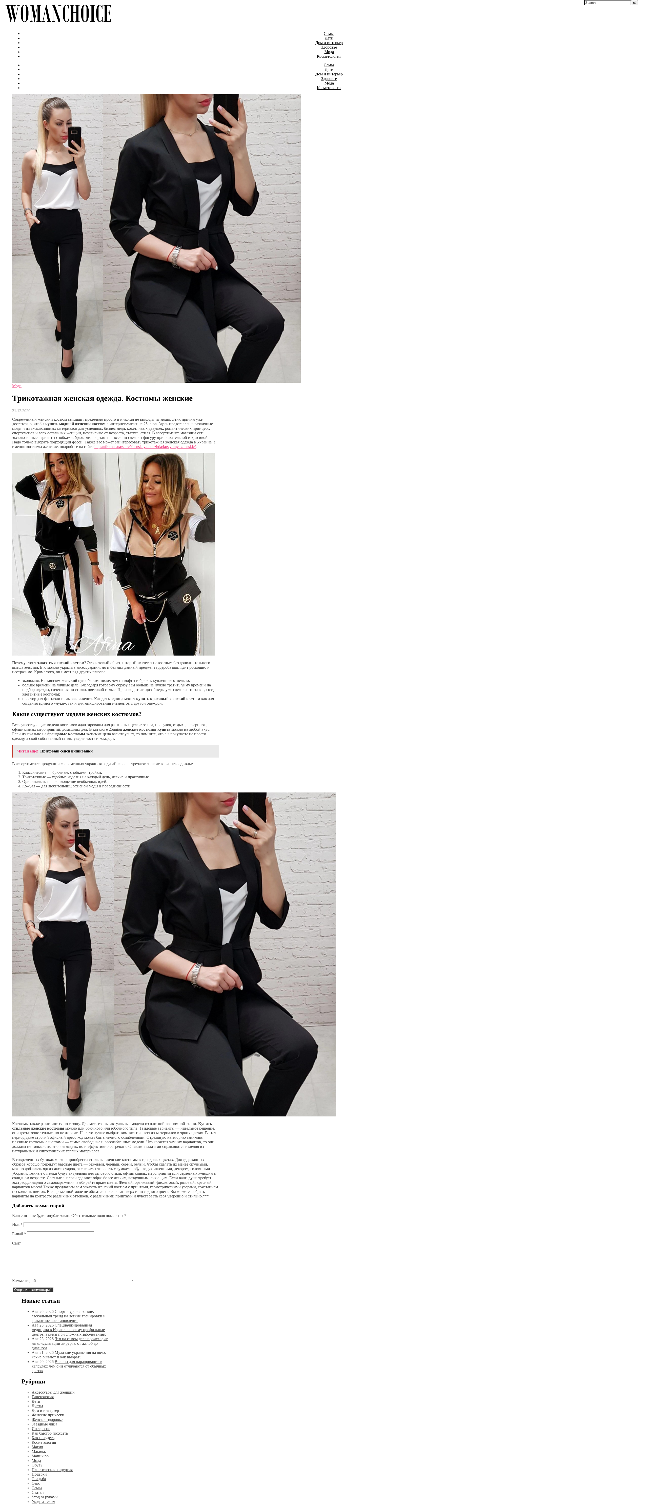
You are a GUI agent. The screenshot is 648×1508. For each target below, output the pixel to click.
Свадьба (39, 1479)
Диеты (37, 1406)
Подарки (39, 1474)
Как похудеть (43, 1438)
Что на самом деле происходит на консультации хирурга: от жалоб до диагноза (70, 1343)
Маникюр (40, 1456)
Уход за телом (43, 1501)
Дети (329, 38)
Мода (329, 52)
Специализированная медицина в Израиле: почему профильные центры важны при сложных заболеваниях (69, 1329)
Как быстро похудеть (50, 1433)
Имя (17, 1224)
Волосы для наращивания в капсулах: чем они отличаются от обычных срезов (69, 1366)
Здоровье (329, 47)
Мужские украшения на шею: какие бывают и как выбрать (69, 1354)
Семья (329, 33)
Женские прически (48, 1415)
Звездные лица (44, 1424)
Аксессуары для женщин (53, 1392)
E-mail (19, 1234)
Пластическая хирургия (52, 1470)
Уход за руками (45, 1497)
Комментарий (24, 1280)
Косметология (329, 56)
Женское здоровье (47, 1419)
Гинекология (43, 1397)
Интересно (41, 1429)
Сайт (16, 1243)
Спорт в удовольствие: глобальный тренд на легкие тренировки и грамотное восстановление (69, 1316)
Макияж (39, 1451)
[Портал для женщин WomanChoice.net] (58, 25)
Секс (36, 1483)
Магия (37, 1447)
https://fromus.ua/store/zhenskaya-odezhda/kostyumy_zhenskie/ (145, 446)
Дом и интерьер (329, 42)
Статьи (38, 1492)
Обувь (37, 1465)
